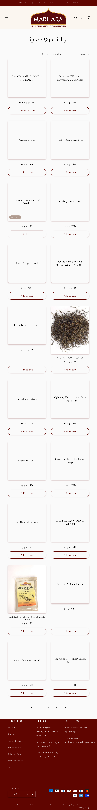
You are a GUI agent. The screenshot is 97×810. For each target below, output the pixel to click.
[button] (6, 17)
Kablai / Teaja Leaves (70, 201)
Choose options (27, 110)
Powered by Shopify (39, 805)
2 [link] (48, 707)
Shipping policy (83, 808)
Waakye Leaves (27, 139)
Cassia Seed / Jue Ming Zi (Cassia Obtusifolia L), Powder (27, 618)
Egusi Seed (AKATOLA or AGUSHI (70, 522)
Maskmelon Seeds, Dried (27, 660)
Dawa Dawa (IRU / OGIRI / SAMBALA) (27, 78)
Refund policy (55, 805)
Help (10, 767)
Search (11, 734)
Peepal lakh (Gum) (27, 398)
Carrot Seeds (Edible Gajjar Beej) (70, 461)
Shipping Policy (15, 754)
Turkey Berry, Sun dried (70, 139)
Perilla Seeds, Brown (27, 522)
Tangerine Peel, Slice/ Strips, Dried (70, 660)
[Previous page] (32, 707)
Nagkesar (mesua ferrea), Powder (26, 201)
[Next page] (65, 707)
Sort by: (45, 54)
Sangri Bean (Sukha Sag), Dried (70, 358)
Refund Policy (14, 747)
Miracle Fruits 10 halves (70, 584)
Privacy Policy (14, 741)
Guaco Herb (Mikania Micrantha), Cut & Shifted (70, 263)
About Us (12, 727)
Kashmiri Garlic (27, 460)
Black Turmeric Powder (27, 325)
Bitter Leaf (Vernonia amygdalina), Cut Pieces (70, 78)
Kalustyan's (27, 805)
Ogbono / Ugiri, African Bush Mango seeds (70, 399)
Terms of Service (15, 760)
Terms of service (83, 805)
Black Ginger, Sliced (27, 263)
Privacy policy (68, 805)
